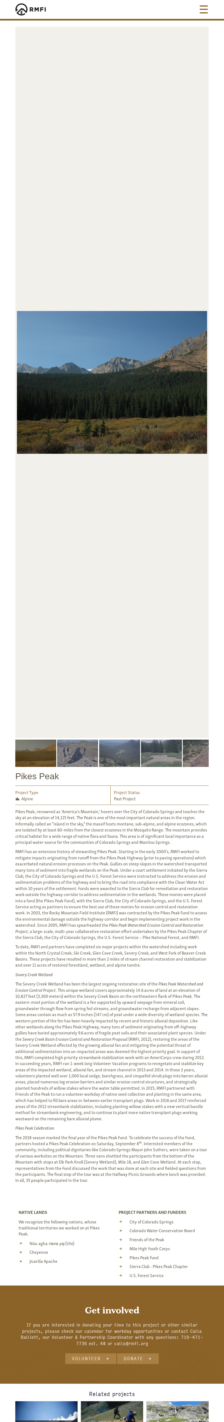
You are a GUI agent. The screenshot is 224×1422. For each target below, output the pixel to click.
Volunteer (86, 1358)
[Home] (35, 9)
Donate (133, 1358)
